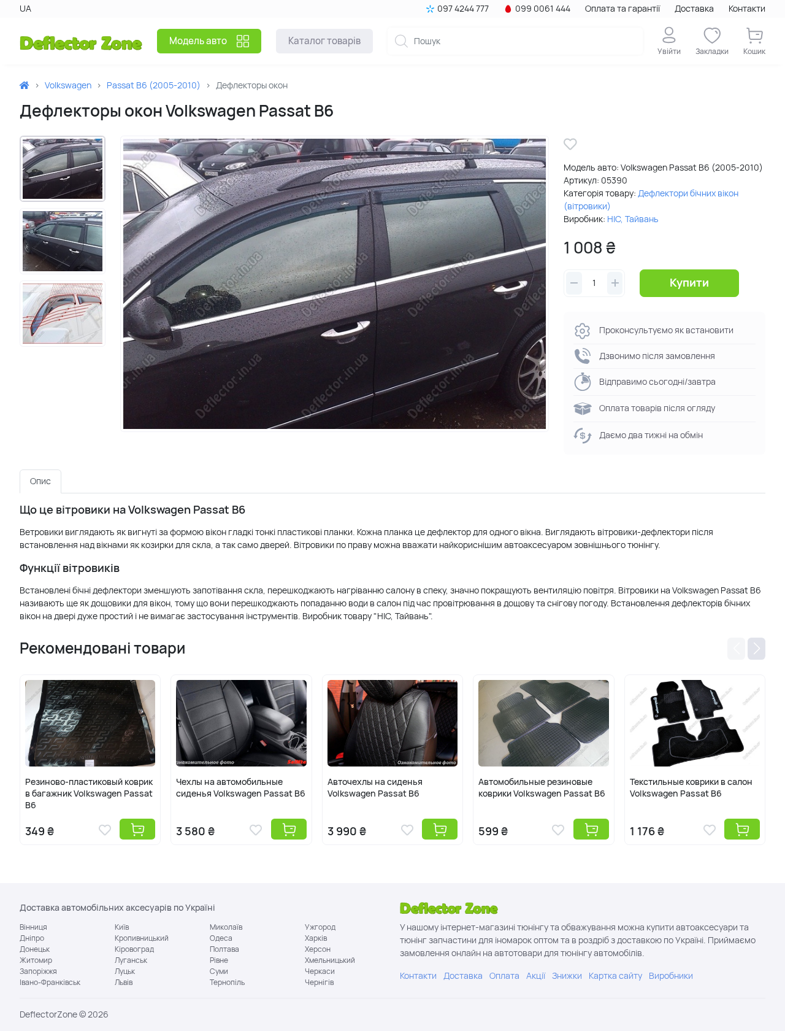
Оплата (504, 975)
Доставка (694, 8)
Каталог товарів (324, 41)
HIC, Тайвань (633, 219)
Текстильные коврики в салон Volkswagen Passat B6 (691, 787)
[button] (736, 649)
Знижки (567, 975)
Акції (535, 975)
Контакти (747, 8)
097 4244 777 (463, 8)
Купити (689, 283)
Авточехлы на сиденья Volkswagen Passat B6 (375, 787)
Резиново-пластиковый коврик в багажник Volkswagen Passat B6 (89, 793)
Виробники (671, 975)
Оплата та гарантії (622, 8)
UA (25, 8)
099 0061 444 (542, 8)
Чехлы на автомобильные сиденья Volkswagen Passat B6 (240, 787)
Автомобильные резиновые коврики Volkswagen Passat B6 (541, 787)
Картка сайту (615, 975)
